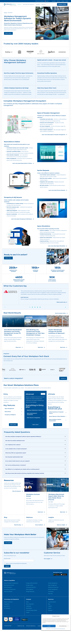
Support (62, 1)
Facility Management (53, 583)
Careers (27, 612)
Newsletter (54, 1)
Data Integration (29, 589)
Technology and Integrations (28, 4)
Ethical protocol (31, 625)
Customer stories (52, 601)
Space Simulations (8, 591)
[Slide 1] (30, 307)
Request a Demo (62, 4)
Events (49, 608)
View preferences (62, 626)
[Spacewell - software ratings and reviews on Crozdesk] (17, 620)
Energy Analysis (29, 585)
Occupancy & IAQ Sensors (9, 589)
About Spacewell (30, 604)
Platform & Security (8, 601)
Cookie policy (48, 628)
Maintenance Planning (53, 587)
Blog (49, 604)
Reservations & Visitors (9, 585)
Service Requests (8, 587)
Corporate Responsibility (31, 610)
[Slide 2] (32, 307)
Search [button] (59, 1)
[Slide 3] (35, 307)
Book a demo (8, 33)
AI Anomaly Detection (31, 587)
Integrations (6, 604)
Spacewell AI (7, 606)
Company (38, 4)
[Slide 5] (40, 307)
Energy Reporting (30, 591)
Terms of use (20, 625)
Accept (48, 626)
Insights (50, 606)
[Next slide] (65, 307)
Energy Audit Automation (32, 583)
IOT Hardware (7, 608)
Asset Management (52, 585)
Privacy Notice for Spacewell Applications (58, 628)
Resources (44, 4)
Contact (66, 1)
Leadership (28, 606)
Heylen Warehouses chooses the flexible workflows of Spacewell (56, 331)
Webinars (50, 610)
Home (5, 12)
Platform (19, 4)
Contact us (63, 378)
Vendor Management (53, 589)
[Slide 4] (37, 307)
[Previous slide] (5, 307)
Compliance (50, 591)
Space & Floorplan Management (11, 583)
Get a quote (8, 542)
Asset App (50, 593)
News (27, 601)
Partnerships (29, 608)
